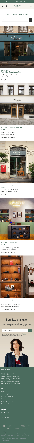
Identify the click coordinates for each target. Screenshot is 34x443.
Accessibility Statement (7, 394)
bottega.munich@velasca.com (8, 134)
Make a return (5, 399)
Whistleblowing (5, 440)
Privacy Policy (15, 438)
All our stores (5, 412)
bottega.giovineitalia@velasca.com (9, 191)
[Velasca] (17, 6)
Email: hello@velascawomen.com (10, 404)
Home (2, 369)
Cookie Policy (22, 438)
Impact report (4, 391)
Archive (3, 420)
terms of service (22, 334)
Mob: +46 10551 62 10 (8, 401)
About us (3, 415)
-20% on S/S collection (21, 2)
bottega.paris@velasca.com (7, 77)
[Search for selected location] (30, 20)
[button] (2, 6)
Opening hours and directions (8, 80)
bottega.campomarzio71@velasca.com (10, 306)
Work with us (5, 417)
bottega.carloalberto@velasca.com (9, 249)
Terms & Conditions (6, 438)
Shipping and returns (7, 396)
